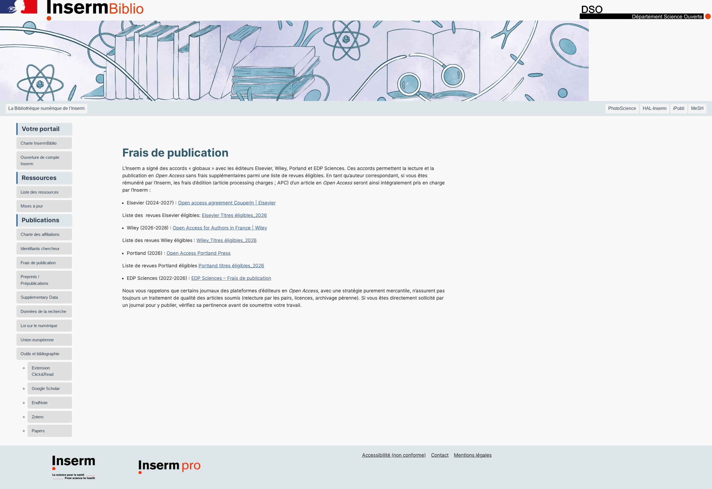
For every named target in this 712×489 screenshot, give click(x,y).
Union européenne (37, 339)
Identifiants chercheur (40, 248)
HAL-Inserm (654, 108)
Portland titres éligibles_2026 (231, 265)
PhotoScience (622, 108)
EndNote (40, 402)
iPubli (678, 108)
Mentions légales (473, 455)
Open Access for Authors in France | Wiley (220, 228)
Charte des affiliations (40, 234)
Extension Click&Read (42, 371)
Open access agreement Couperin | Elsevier (227, 203)
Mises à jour (32, 206)
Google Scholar (46, 388)
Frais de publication (38, 262)
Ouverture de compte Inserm (40, 160)
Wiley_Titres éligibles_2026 (227, 240)
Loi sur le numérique (39, 325)
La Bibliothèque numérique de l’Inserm (46, 108)
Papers (38, 430)
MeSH (697, 108)
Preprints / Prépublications (34, 279)
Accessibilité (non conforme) (394, 455)
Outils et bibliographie (40, 353)
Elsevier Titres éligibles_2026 (234, 215)
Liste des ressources (40, 192)
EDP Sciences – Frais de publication (231, 278)
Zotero (37, 416)
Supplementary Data (39, 297)
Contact (440, 455)
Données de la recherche (43, 311)
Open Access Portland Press (199, 253)
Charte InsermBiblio (38, 143)
